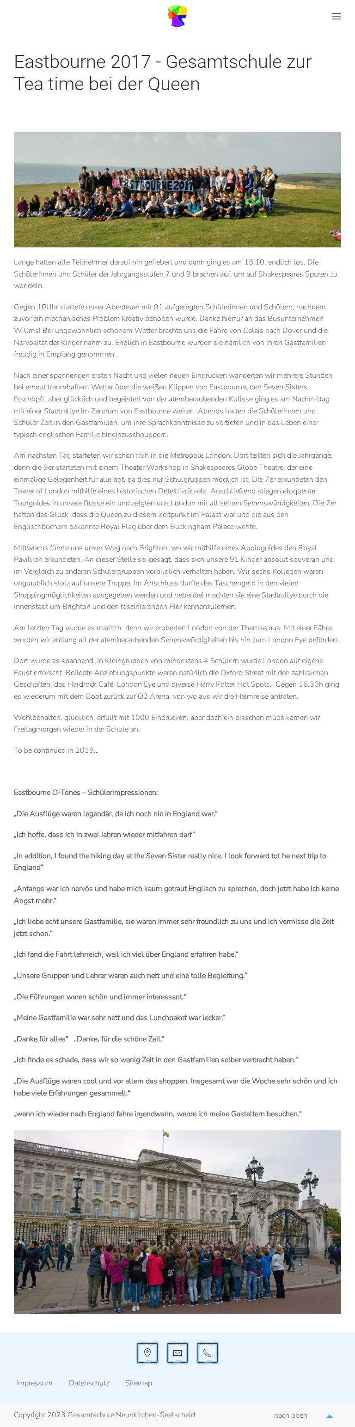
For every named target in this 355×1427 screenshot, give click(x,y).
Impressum (34, 1383)
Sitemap (138, 1383)
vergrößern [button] (177, 1222)
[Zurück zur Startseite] (177, 16)
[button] (336, 16)
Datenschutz (89, 1383)
